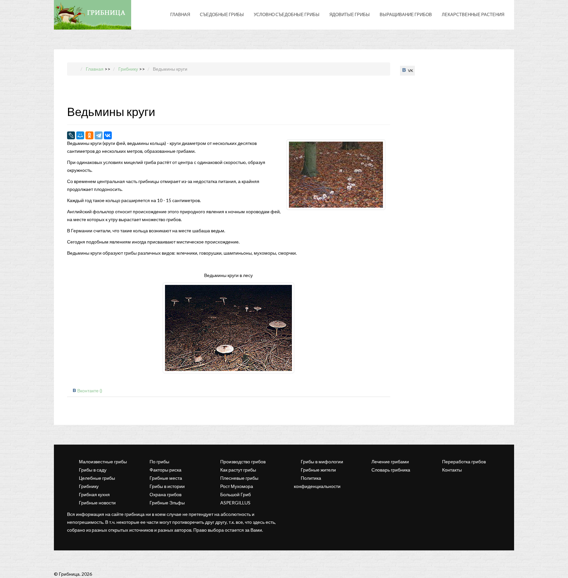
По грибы (159, 461)
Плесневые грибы (239, 478)
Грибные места (166, 478)
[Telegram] (99, 135)
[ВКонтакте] (108, 135)
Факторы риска (165, 470)
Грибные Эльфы (167, 502)
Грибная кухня (94, 494)
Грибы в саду (92, 470)
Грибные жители (318, 470)
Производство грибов (243, 461)
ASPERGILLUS (235, 502)
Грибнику (89, 486)
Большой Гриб (235, 494)
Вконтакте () (89, 390)
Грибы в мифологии (322, 461)
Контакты (452, 470)
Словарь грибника (390, 470)
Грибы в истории (167, 486)
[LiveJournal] (71, 135)
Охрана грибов (165, 494)
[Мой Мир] (80, 135)
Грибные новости (97, 502)
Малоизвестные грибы (103, 461)
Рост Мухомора (236, 486)
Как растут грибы (238, 470)
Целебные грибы (97, 478)
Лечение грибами (390, 461)
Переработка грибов (464, 461)
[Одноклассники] (89, 135)
